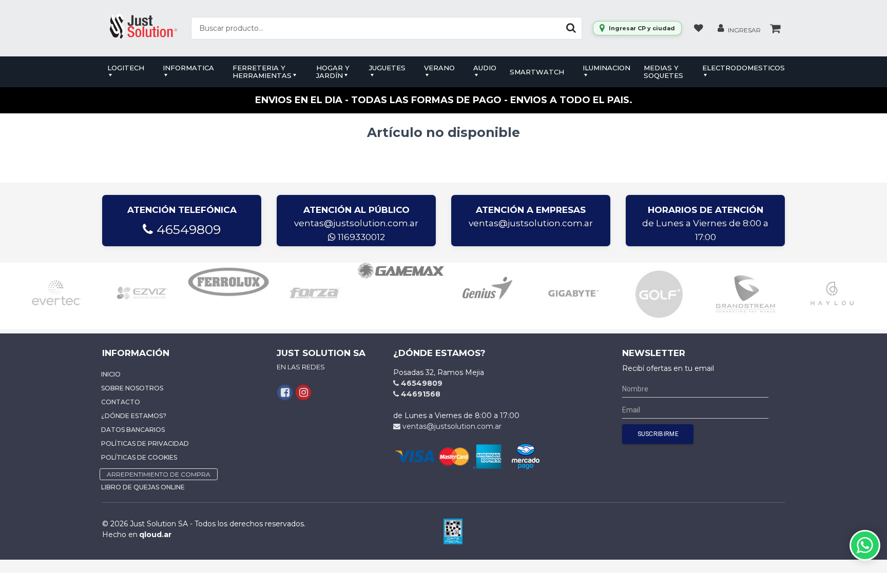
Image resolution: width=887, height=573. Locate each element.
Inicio (111, 374)
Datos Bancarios (133, 429)
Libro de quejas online (143, 487)
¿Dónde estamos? (133, 416)
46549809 (187, 229)
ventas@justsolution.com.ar (356, 223)
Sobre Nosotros (132, 388)
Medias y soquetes (663, 72)
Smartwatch (537, 72)
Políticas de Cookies (139, 457)
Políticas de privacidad (145, 443)
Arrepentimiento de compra (158, 474)
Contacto (120, 402)
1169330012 (360, 237)
